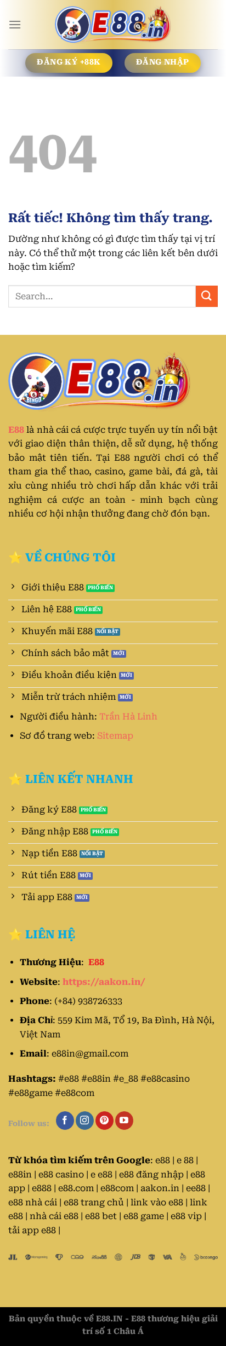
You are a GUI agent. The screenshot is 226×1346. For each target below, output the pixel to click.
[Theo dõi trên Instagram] (85, 1120)
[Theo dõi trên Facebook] (65, 1120)
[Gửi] (207, 296)
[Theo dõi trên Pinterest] (104, 1120)
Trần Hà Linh (128, 716)
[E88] (113, 24)
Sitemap (115, 735)
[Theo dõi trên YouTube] (124, 1120)
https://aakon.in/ (104, 982)
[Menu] (14, 24)
